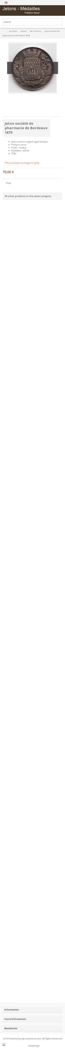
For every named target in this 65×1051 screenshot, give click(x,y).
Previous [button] (10, 68)
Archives (13, 31)
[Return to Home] (4, 31)
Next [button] (55, 68)
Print (8, 183)
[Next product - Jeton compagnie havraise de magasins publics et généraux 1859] (61, 35)
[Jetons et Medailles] (21, 10)
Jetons (23, 31)
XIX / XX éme (35, 31)
